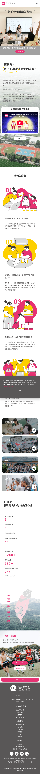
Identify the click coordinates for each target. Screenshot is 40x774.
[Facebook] (11, 754)
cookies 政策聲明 (8, 386)
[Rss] (27, 754)
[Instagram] (17, 754)
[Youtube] (22, 754)
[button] (36, 3)
